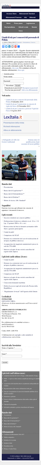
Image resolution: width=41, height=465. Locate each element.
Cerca (21, 31)
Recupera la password (30, 88)
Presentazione (8, 187)
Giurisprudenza (9, 27)
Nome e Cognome (8, 348)
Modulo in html (8, 443)
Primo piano (18, 23)
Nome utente (7, 76)
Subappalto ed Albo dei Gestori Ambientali (10, 141)
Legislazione (30, 23)
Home (8, 23)
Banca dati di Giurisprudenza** (14, 194)
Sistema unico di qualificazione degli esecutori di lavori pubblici (30, 142)
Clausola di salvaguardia (10, 404)
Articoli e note (23, 27)
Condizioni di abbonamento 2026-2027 (14, 434)
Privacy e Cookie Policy (10, 449)
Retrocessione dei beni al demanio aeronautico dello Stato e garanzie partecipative (21, 227)
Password (6, 81)
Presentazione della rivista (13, 123)
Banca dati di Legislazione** (13, 190)
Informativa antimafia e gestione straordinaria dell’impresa (19, 407)
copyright (17, 335)
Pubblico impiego (6, 44)
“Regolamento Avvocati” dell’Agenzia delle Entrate (20, 291)
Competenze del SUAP (11, 235)
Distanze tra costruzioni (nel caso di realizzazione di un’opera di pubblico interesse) (21, 240)
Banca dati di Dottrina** (12, 197)
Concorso (33, 42)
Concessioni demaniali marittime (14, 283)
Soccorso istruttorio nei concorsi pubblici (17, 218)
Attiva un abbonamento (30, 90)
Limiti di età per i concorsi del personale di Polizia (20, 38)
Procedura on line (8, 446)
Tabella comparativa (9, 437)
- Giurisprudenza (26, 42)
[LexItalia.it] (20, 8)
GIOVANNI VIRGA (8, 301)
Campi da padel (9, 232)
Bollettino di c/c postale (10, 440)
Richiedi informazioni (11, 126)
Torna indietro (14, 44)
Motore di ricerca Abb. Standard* (15, 200)
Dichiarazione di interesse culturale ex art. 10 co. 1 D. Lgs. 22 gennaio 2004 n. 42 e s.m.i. (21, 222)
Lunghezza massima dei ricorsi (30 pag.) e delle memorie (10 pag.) (21, 375)
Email (4, 354)
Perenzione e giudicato (10, 396)
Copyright (19, 42)
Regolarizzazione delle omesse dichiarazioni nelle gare (18, 388)
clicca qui (15, 68)
